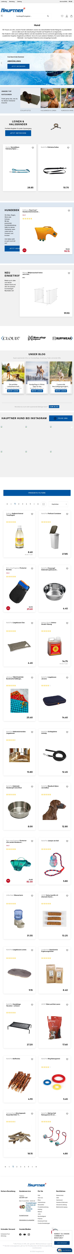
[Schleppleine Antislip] (54, 755)
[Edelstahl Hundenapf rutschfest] (19, 809)
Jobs (39, 1214)
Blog (39, 1200)
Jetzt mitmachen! (62, 1243)
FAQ (39, 1195)
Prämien (40, 1218)
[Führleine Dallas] (51, 149)
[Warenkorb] (71, 16)
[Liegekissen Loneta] (16, 952)
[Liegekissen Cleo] (16, 625)
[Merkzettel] (62, 16)
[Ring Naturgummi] (51, 1061)
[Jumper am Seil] (51, 843)
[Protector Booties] (19, 591)
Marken (40, 1211)
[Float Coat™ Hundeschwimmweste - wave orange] (46, 233)
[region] (37, 170)
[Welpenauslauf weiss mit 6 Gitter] (46, 296)
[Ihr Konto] (66, 16)
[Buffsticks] (16, 1061)
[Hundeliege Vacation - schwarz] (19, 1027)
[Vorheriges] (1, 63)
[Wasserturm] (16, 897)
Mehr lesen (13, 391)
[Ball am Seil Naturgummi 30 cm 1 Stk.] (54, 1136)
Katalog (40, 1209)
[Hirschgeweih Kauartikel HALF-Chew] (19, 1136)
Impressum (59, 1200)
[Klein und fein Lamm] (51, 1006)
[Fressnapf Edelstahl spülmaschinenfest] (54, 591)
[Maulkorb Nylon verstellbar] (54, 809)
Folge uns (62, 418)
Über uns (40, 1197)
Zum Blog (54, 406)
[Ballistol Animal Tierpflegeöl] (19, 537)
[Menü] (3, 16)
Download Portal (42, 1221)
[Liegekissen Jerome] (54, 700)
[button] (2, 338)
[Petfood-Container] (51, 516)
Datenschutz (59, 1195)
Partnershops (41, 1202)
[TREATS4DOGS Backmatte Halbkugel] (19, 700)
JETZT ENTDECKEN (18, 133)
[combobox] (29, 16)
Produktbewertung (43, 1207)
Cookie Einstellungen (44, 1223)
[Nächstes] (72, 63)
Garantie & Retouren (62, 1202)
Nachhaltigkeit (42, 1216)
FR (69, 1)
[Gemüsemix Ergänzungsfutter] (54, 973)
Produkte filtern (37, 493)
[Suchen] (49, 16)
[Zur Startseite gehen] (13, 10)
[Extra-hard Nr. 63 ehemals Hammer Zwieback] (54, 918)
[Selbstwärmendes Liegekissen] (19, 755)
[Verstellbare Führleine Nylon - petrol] (19, 170)
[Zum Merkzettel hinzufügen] (33, 148)
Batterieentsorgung (61, 1207)
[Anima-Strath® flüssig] (54, 646)
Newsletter (41, 1204)
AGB (57, 1197)
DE (71, 1)
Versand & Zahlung (61, 1204)
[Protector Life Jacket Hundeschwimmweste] (19, 864)
